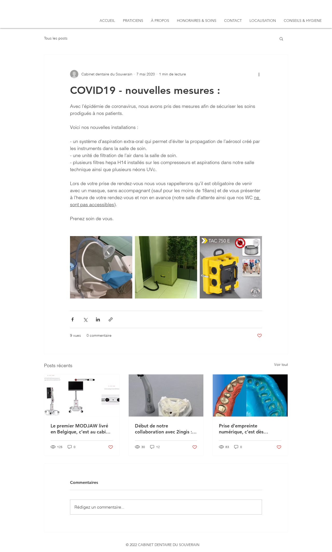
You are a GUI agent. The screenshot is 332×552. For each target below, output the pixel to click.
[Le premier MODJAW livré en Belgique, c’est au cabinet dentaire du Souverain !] (81, 395)
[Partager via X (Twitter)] (85, 319)
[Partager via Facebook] (72, 319)
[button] (281, 38)
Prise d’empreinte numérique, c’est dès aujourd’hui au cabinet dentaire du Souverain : (244, 429)
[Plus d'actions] (259, 74)
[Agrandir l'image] (101, 267)
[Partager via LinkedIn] (97, 319)
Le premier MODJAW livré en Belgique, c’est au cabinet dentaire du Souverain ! (82, 429)
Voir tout (281, 364)
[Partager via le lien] (110, 319)
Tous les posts (55, 38)
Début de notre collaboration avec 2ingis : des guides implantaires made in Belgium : (163, 429)
